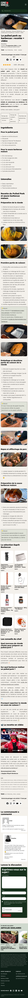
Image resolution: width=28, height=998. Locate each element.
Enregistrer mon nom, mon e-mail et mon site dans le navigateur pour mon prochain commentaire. (15, 903)
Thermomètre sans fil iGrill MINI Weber (21, 586)
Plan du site (17, 994)
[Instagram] (10, 59)
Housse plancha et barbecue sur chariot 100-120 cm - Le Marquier (7, 631)
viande (20, 50)
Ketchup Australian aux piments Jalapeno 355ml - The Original (7, 609)
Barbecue (3, 976)
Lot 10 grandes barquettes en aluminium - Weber (20, 566)
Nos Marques (4, 973)
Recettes (8, 31)
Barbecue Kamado (5, 980)
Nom (3, 890)
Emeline (13, 838)
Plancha (3, 985)
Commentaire (5, 875)
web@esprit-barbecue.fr (21, 976)
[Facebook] (7, 59)
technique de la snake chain (12, 690)
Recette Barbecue (17, 31)
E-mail (3, 896)
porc (15, 50)
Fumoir (2, 983)
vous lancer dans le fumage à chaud (15, 75)
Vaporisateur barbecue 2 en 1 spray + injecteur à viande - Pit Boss (7, 566)
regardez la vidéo (13, 849)
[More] (20, 59)
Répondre (23, 830)
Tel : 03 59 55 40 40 (20, 973)
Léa (2, 778)
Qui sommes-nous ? (20, 978)
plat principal (9, 50)
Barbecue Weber (5, 978)
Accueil (3, 31)
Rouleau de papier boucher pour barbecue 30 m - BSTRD (6, 588)
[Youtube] (17, 59)
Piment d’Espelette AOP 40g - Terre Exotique (20, 630)
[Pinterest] (14, 59)
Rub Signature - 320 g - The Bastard (21, 608)
